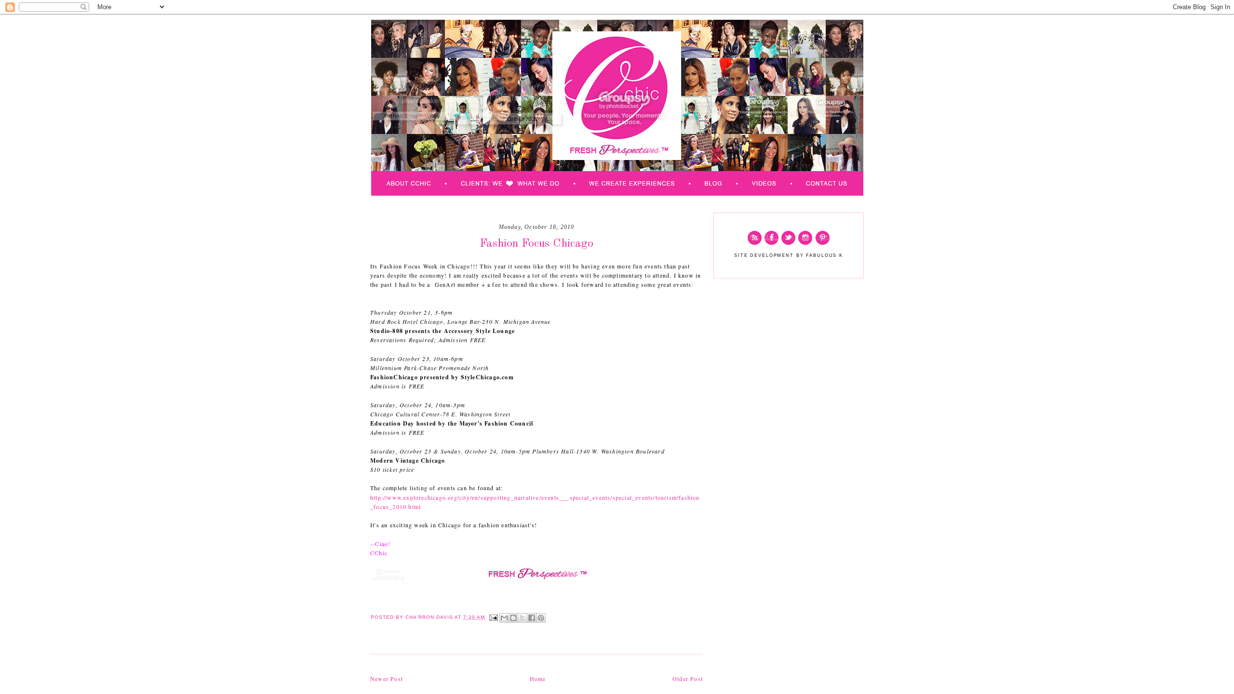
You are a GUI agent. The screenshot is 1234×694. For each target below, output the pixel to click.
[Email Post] (493, 617)
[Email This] (504, 618)
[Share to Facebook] (532, 618)
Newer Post (386, 678)
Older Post (687, 678)
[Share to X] (522, 618)
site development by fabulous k (788, 255)
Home (538, 678)
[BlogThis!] (513, 618)
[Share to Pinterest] (541, 618)
